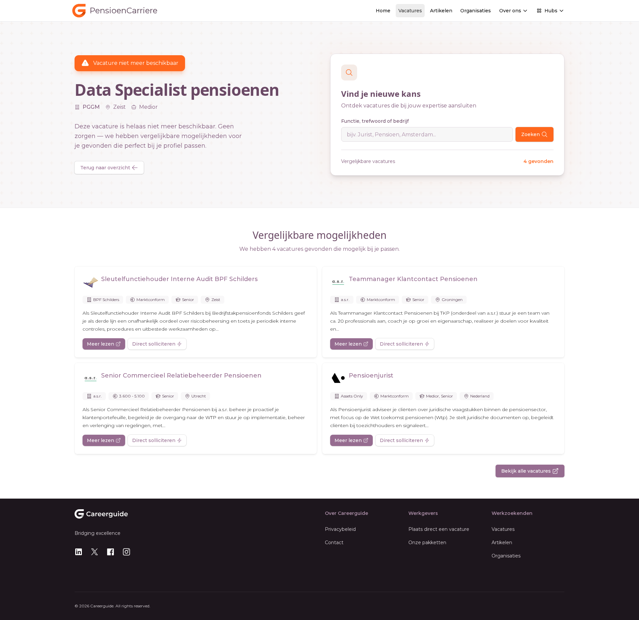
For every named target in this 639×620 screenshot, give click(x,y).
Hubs (550, 11)
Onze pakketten (427, 542)
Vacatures (410, 11)
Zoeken (530, 134)
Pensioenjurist (371, 375)
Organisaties (475, 11)
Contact (334, 542)
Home (383, 11)
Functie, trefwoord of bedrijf (375, 121)
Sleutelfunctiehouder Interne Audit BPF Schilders (179, 279)
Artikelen (441, 11)
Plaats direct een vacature (438, 529)
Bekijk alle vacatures (526, 471)
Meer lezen (100, 344)
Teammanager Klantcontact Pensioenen (413, 279)
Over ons (510, 11)
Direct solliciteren (153, 344)
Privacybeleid (340, 529)
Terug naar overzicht (105, 168)
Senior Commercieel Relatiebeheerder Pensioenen (181, 375)
